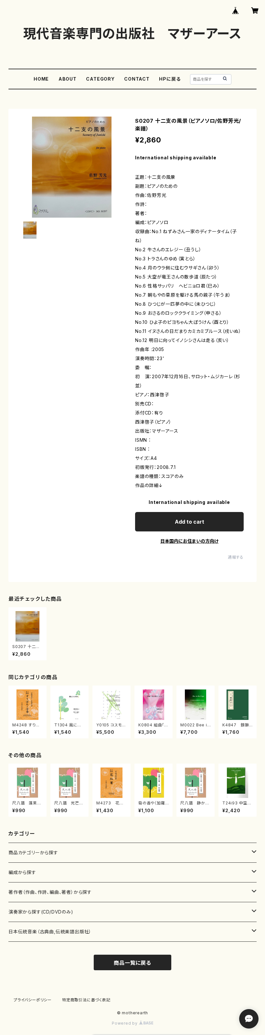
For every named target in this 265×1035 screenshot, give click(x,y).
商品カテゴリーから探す (33, 852)
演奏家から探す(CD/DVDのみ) (40, 912)
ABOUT (67, 79)
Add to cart (189, 521)
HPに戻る (169, 79)
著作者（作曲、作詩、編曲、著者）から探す (50, 892)
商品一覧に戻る (132, 963)
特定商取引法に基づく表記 (86, 999)
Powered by (125, 1023)
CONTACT (137, 79)
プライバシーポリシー (33, 999)
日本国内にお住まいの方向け (189, 541)
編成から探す (22, 872)
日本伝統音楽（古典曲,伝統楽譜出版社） (49, 931)
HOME (41, 79)
